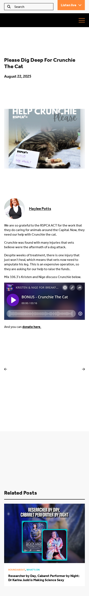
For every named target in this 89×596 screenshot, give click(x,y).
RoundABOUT (16, 569)
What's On (33, 569)
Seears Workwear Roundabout (28, 20)
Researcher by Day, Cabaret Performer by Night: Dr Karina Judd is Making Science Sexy (44, 578)
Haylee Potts (40, 208)
